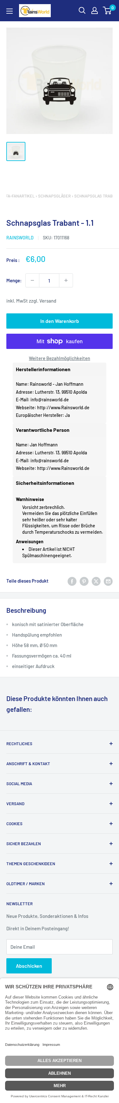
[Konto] (94, 10)
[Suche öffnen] (82, 10)
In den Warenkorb (59, 321)
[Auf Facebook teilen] (72, 580)
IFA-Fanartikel (20, 195)
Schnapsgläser (54, 195)
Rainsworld (20, 237)
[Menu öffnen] (9, 11)
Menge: (14, 280)
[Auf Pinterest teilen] (84, 580)
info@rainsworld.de (49, 399)
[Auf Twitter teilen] (96, 580)
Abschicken (29, 966)
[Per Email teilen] (108, 580)
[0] (107, 10)
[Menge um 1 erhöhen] (66, 280)
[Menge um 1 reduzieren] (32, 280)
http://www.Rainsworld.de (63, 407)
